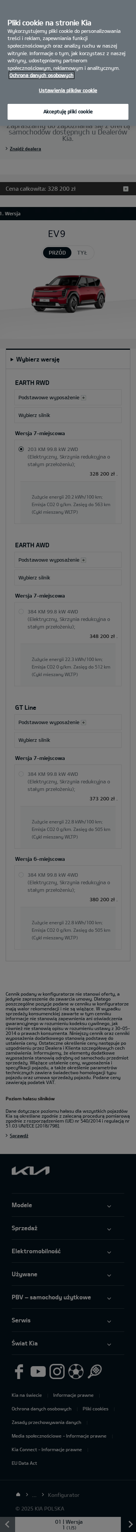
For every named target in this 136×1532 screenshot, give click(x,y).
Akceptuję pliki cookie (68, 111)
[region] (68, 63)
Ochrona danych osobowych (41, 75)
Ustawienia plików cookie (68, 90)
